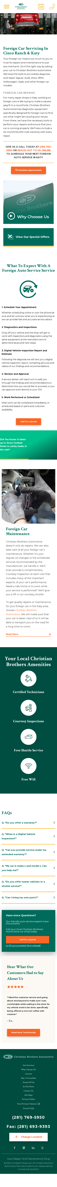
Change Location (31, 1136)
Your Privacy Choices (26, 1103)
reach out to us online (34, 150)
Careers (28, 1073)
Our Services (28, 1065)
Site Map (28, 1095)
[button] (6, 6)
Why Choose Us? (28, 1069)
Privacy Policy (28, 1099)
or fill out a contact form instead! (23, 945)
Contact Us (28, 1090)
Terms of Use (28, 1082)
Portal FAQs (28, 1108)
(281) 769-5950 (28, 1117)
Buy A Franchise (28, 1078)
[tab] (28, 823)
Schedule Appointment (29, 170)
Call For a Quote (28, 421)
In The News (28, 1086)
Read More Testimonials (23, 1032)
